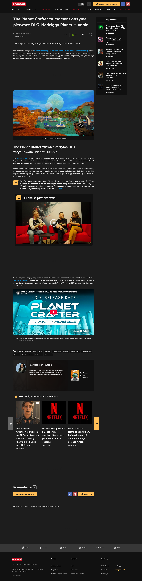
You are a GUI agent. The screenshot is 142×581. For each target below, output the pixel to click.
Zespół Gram (56, 566)
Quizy (44, 10)
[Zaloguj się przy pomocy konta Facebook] (123, 4)
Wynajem (111, 10)
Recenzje (29, 10)
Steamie (58, 188)
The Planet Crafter (20, 280)
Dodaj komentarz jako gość (25, 494)
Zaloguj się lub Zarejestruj (108, 4)
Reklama (74, 570)
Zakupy (118, 566)
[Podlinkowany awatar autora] (21, 368)
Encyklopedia (94, 10)
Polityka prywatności (59, 574)
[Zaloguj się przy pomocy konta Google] (128, 4)
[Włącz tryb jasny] (81, 4)
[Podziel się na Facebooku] (83, 35)
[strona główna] (24, 4)
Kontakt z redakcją (78, 574)
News (14, 10)
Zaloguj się (88, 494)
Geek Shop (125, 10)
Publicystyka (61, 10)
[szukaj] (89, 4)
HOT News (105, 566)
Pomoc (73, 566)
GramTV (104, 570)
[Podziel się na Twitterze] (90, 35)
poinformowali (22, 158)
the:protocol (120, 570)
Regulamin (55, 570)
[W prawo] (96, 423)
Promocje (78, 10)
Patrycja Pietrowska (22, 33)
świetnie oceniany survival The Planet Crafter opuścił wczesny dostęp (61, 50)
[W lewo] (10, 423)
